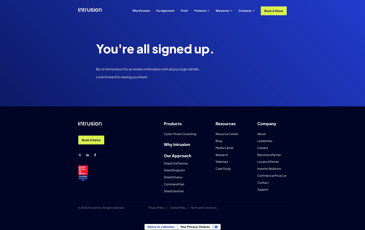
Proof (184, 10)
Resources (222, 10)
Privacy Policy (156, 207)
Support (262, 189)
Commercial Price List (272, 175)
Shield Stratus (173, 177)
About (261, 134)
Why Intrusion (141, 10)
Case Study (223, 168)
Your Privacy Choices (195, 227)
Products (200, 10)
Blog (219, 141)
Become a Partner (269, 155)
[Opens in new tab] (80, 155)
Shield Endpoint (174, 170)
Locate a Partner (268, 161)
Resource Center (227, 134)
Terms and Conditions (204, 207)
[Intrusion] (93, 10)
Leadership (264, 141)
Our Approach (165, 10)
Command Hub (174, 184)
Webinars (222, 161)
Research (222, 155)
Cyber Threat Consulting (180, 134)
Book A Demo (273, 11)
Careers (262, 148)
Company (245, 10)
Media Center (225, 148)
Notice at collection (160, 227)
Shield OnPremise (176, 163)
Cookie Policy (178, 207)
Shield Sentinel (174, 191)
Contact (263, 182)
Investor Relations (269, 168)
